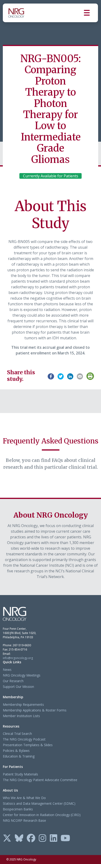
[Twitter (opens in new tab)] (7, 838)
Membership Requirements (23, 704)
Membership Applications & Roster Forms (34, 710)
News (7, 669)
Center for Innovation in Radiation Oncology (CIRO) (42, 815)
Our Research (13, 681)
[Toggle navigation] (91, 13)
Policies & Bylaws (16, 750)
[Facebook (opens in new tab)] (31, 838)
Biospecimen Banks (18, 809)
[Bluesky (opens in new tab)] (19, 838)
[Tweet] (61, 375)
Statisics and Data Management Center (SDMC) (39, 803)
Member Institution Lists (21, 716)
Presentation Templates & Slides (28, 745)
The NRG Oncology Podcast (24, 739)
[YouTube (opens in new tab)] (65, 838)
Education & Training (19, 756)
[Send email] (80, 375)
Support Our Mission (18, 686)
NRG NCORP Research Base (24, 820)
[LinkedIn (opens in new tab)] (53, 838)
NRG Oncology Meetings (21, 675)
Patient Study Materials (20, 774)
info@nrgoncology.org (18, 658)
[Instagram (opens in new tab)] (42, 838)
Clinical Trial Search (17, 733)
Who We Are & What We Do (24, 798)
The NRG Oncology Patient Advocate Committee (40, 780)
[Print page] (90, 376)
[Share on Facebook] (51, 375)
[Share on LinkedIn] (70, 375)
